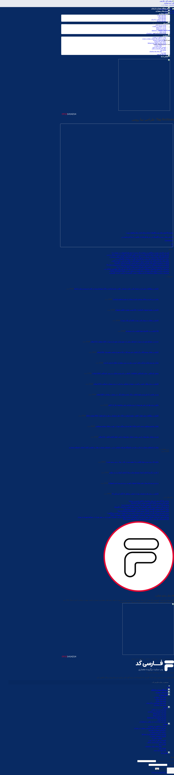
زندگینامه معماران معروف (159, 40)
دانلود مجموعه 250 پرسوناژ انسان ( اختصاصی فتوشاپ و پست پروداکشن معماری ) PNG (140, 515)
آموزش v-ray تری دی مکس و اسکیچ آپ (156, 33)
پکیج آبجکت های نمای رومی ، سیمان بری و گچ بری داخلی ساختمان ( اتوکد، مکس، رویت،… (139, 257)
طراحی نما (163, 50)
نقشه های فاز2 (162, 18)
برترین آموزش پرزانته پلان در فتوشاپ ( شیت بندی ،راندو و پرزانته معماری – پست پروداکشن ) (138, 513)
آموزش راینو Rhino (161, 27)
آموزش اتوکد (163, 32)
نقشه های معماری (161, 15)
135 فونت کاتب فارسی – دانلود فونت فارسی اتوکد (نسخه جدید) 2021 (146, 519)
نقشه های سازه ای (161, 21)
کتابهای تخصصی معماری (160, 44)
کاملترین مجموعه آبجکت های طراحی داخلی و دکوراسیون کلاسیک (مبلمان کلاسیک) (141, 263)
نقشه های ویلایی (162, 16)
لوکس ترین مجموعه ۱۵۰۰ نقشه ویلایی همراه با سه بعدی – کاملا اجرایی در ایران (142, 267)
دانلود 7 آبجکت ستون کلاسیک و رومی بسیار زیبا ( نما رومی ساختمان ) (146, 509)
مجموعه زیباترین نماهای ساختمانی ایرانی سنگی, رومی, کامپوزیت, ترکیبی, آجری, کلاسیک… (139, 273)
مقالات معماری (158, 45)
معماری (165, 35)
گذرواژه (171, 765)
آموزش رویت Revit (161, 29)
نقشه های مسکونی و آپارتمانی (158, 19)
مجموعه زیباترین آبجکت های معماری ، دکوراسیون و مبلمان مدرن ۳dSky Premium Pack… (139, 271)
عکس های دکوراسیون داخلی (159, 48)
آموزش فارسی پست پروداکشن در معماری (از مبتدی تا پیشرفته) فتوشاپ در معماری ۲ (140, 253)
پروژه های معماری (162, 11)
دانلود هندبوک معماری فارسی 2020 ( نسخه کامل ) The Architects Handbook (143, 511)
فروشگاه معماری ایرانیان (159, 8)
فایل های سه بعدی (161, 54)
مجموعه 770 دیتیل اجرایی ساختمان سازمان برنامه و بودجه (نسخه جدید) (145, 505)
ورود (157, 768)
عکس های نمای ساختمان (155, 51)
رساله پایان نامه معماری (160, 41)
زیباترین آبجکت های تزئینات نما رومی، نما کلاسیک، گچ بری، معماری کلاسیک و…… (142, 259)
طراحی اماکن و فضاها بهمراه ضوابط (157, 43)
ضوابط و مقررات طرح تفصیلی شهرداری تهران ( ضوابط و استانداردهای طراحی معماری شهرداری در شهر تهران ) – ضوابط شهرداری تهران (123, 517)
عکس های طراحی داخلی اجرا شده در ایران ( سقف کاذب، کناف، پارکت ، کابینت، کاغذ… (140, 261)
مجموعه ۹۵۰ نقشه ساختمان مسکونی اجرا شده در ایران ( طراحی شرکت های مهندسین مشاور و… (136, 269)
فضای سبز (163, 52)
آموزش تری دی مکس (158, 709)
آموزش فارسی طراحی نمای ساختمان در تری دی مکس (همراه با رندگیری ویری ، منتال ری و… (138, 255)
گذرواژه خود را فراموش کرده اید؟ (162, 772)
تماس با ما (164, 56)
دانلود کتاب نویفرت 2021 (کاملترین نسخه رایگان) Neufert (150, 503)
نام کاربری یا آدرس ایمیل (165, 761)
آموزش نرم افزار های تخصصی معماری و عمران (154, 38)
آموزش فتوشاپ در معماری (159, 26)
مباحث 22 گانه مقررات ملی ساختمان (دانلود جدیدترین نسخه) (149, 501)
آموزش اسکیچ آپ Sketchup (159, 30)
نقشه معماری (163, 13)
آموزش (165, 707)
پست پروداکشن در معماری (159, 37)
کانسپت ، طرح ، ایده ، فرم (159, 47)
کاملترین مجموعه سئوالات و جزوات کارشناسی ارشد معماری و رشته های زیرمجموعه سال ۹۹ (138, 265)
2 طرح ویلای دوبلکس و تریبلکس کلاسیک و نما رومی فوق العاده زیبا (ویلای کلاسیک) (141, 507)
